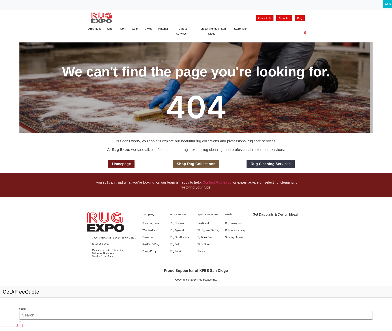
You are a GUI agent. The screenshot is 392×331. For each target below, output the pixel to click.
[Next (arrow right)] (8, 329)
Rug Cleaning (177, 223)
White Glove (203, 244)
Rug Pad (174, 244)
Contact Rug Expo (217, 182)
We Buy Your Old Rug (208, 230)
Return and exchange (235, 230)
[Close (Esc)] (20, 325)
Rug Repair (175, 251)
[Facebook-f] (259, 236)
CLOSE (388, 4)
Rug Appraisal (177, 230)
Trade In (201, 251)
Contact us (147, 237)
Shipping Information (235, 237)
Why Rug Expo (149, 230)
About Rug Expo (150, 223)
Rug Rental (203, 223)
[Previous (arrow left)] (2, 329)
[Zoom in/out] (2, 325)
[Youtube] (272, 236)
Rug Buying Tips (233, 223)
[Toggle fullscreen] (8, 325)
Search (22, 309)
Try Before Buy (205, 237)
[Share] (14, 325)
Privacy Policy (149, 251)
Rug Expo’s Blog (150, 244)
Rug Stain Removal (179, 237)
